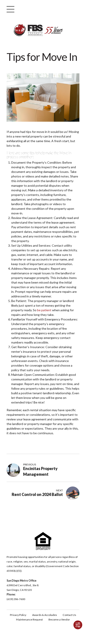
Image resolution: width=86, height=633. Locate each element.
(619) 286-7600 (16, 599)
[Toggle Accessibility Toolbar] (78, 625)
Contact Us (69, 615)
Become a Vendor (59, 619)
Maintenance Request (29, 619)
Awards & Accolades (44, 615)
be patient (44, 310)
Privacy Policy (18, 615)
